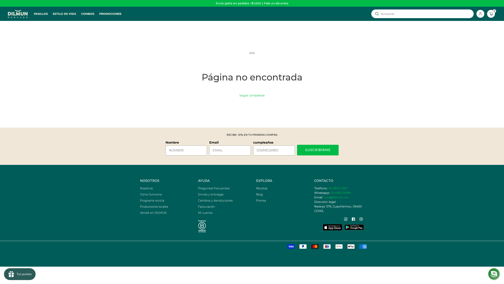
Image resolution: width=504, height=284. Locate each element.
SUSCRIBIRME (318, 150)
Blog (259, 194)
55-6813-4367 (338, 188)
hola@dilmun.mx (336, 197)
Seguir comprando (252, 95)
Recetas (261, 188)
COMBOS (87, 14)
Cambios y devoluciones (215, 200)
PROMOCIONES (110, 14)
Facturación (206, 206)
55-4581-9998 (341, 193)
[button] (494, 274)
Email (214, 142)
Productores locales (154, 206)
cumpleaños (263, 142)
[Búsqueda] (377, 14)
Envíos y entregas (210, 194)
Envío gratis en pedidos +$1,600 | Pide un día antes (252, 3)
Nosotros (146, 188)
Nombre (172, 142)
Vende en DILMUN (153, 213)
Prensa (261, 200)
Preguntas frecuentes (214, 188)
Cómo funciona (151, 194)
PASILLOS (41, 14)
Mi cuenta (205, 213)
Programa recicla (152, 200)
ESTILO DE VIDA (64, 14)
